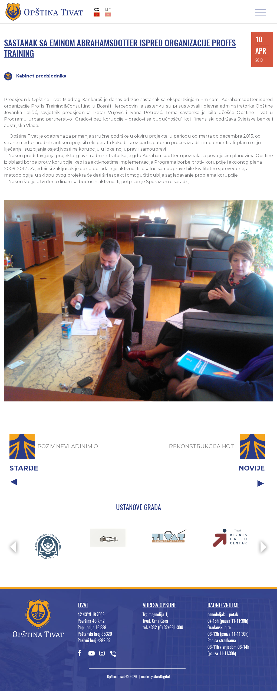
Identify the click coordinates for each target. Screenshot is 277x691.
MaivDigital (161, 676)
